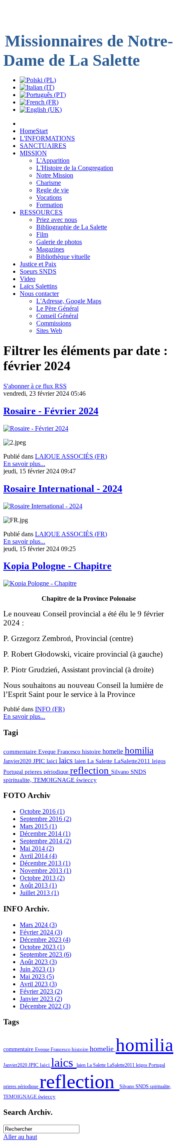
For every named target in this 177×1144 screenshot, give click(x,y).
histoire (92, 751)
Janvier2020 (18, 761)
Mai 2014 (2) (37, 848)
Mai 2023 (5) (37, 976)
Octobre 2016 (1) (42, 811)
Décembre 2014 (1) (45, 833)
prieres (34, 771)
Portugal (14, 771)
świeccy (86, 780)
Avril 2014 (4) (38, 855)
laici (53, 761)
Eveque (47, 751)
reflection (90, 770)
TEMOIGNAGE (54, 780)
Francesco (69, 751)
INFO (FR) (50, 709)
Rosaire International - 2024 (62, 488)
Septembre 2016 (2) (45, 818)
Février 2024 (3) (41, 932)
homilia (139, 750)
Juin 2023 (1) (37, 969)
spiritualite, (18, 780)
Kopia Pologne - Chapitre (57, 565)
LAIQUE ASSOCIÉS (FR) (71, 456)
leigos (158, 761)
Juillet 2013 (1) (39, 892)
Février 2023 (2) (41, 991)
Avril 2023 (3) (38, 983)
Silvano (120, 771)
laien (81, 761)
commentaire (20, 751)
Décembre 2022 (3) (45, 1006)
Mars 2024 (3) (38, 924)
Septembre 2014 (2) (45, 840)
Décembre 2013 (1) (45, 863)
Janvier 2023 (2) (41, 998)
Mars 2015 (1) (38, 826)
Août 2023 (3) (38, 961)
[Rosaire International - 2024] (42, 506)
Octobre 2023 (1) (42, 946)
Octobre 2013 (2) (42, 877)
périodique (57, 771)
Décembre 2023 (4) (45, 939)
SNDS (138, 771)
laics (67, 760)
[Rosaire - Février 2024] (35, 428)
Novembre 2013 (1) (45, 870)
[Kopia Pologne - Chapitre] (40, 583)
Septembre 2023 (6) (45, 954)
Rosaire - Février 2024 (50, 411)
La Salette (100, 761)
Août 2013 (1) (38, 885)
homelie (113, 751)
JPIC (40, 761)
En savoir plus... (24, 463)
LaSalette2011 (133, 761)
